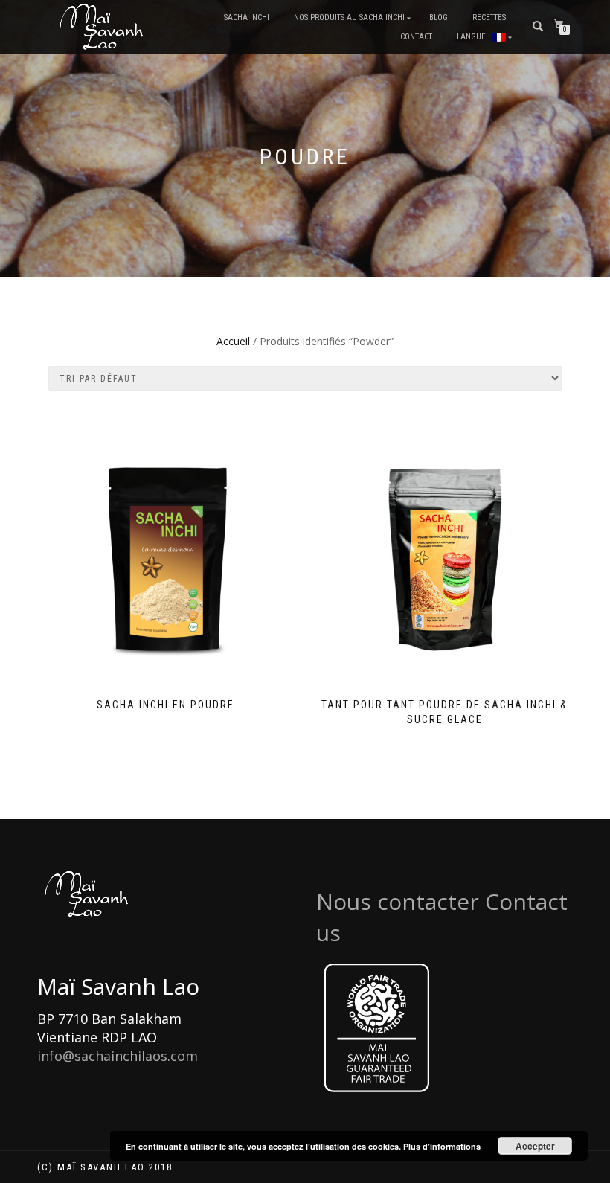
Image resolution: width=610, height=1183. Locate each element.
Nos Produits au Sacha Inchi (349, 17)
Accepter (535, 1145)
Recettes (489, 17)
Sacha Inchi (246, 17)
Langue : (474, 37)
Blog (438, 17)
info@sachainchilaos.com (117, 1056)
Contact (416, 37)
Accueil (233, 341)
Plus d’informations (442, 1146)
